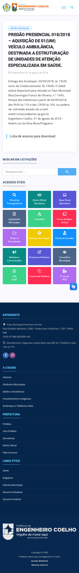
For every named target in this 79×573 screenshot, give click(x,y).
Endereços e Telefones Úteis (18, 405)
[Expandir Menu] (64, 7)
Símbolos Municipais (14, 384)
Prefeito (7, 424)
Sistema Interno (39, 564)
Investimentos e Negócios (17, 398)
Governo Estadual (12, 492)
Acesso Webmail (39, 560)
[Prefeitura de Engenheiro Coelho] (26, 7)
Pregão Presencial (20, 28)
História (7, 377)
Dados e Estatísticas (13, 391)
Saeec (6, 470)
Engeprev (8, 477)
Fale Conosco (10, 452)
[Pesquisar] (72, 7)
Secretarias (9, 438)
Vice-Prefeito (10, 431)
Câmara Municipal (12, 485)
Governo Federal (12, 499)
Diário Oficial (10, 445)
